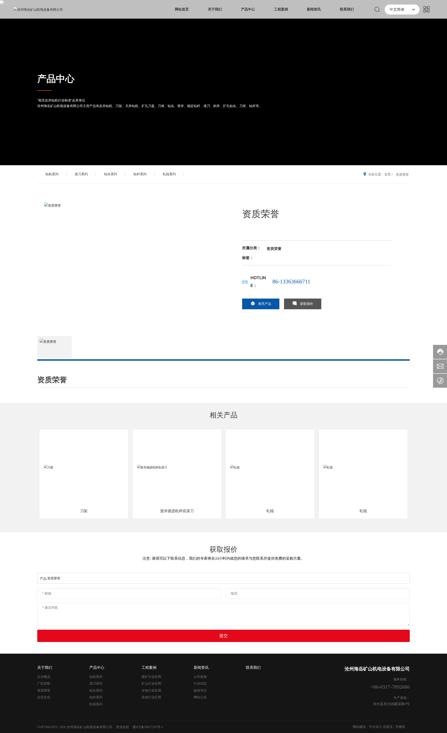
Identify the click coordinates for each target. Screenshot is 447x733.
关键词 (400, 727)
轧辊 (270, 511)
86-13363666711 (291, 282)
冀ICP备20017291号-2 (147, 727)
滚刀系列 (81, 174)
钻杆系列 (139, 174)
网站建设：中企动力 (367, 727)
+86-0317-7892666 (390, 687)
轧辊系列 (169, 174)
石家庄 (388, 727)
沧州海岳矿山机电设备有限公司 (377, 668)
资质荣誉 (402, 174)
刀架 (84, 511)
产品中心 (55, 78)
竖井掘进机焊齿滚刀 (177, 511)
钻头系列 (110, 174)
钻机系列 (51, 174)
